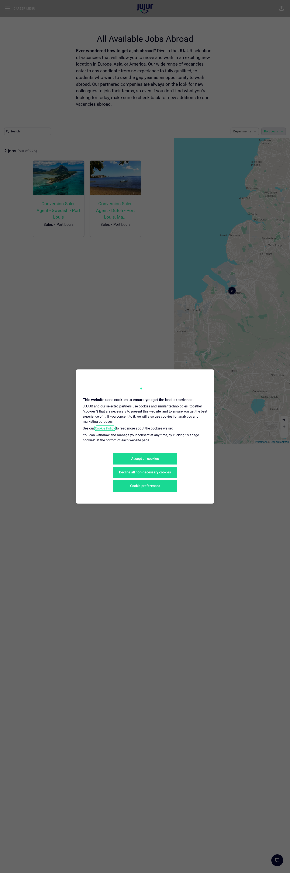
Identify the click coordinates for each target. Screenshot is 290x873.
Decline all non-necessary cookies (145, 472)
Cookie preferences (145, 486)
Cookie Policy (105, 428)
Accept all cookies (145, 459)
